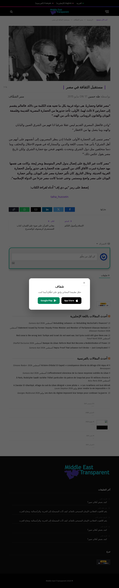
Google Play (46, 300)
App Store (69, 300)
